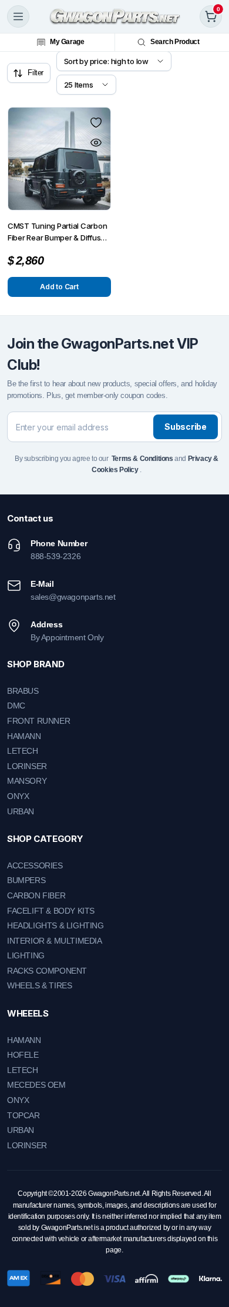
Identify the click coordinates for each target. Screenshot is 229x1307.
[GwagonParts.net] (115, 16)
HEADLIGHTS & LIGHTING (55, 925)
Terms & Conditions (142, 458)
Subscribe (185, 427)
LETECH (22, 751)
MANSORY (26, 780)
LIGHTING (26, 955)
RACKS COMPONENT (47, 970)
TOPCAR (23, 1115)
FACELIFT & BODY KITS (51, 910)
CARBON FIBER (36, 895)
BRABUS (23, 691)
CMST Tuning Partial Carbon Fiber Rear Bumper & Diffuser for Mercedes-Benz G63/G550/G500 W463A (58, 232)
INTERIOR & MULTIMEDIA (54, 940)
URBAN (20, 811)
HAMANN (24, 736)
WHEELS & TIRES (39, 985)
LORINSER (27, 766)
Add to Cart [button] (59, 286)
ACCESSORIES (35, 865)
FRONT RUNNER (38, 721)
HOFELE (23, 1054)
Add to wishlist (95, 122)
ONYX (18, 796)
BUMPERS (26, 880)
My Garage (67, 42)
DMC (16, 705)
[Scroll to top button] (210, 1254)
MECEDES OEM (36, 1084)
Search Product (174, 42)
